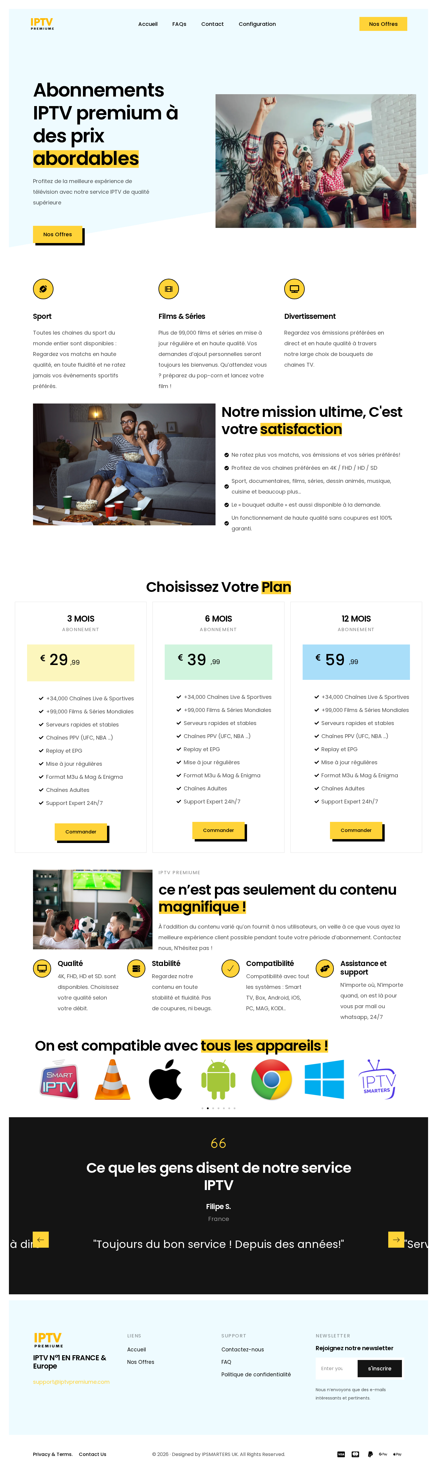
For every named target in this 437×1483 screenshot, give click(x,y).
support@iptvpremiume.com (71, 1382)
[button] (202, 1108)
